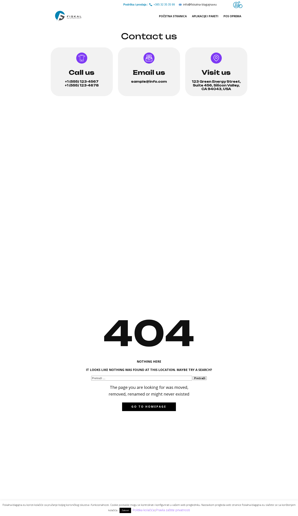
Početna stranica (173, 16)
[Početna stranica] (68, 16)
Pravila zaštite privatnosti (173, 510)
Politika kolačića (143, 510)
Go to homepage (148, 406)
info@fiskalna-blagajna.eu (199, 4)
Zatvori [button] (125, 510)
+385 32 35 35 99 (149, 4)
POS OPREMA (232, 16)
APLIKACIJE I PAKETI (205, 16)
